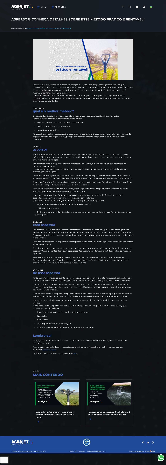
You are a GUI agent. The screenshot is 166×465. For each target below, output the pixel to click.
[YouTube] (148, 442)
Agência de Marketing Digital (139, 451)
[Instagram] (152, 442)
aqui (75, 353)
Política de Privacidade (77, 451)
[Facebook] (143, 442)
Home (13, 28)
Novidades (21, 28)
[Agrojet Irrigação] (22, 7)
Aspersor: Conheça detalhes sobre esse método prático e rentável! (48, 28)
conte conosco (49, 350)
